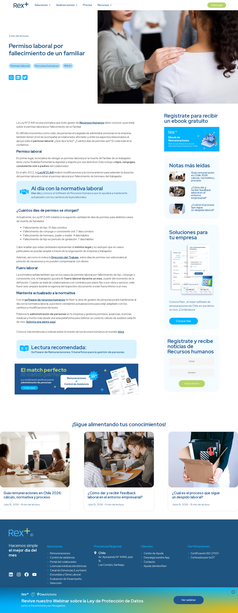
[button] (233, 592)
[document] (119, 306)
